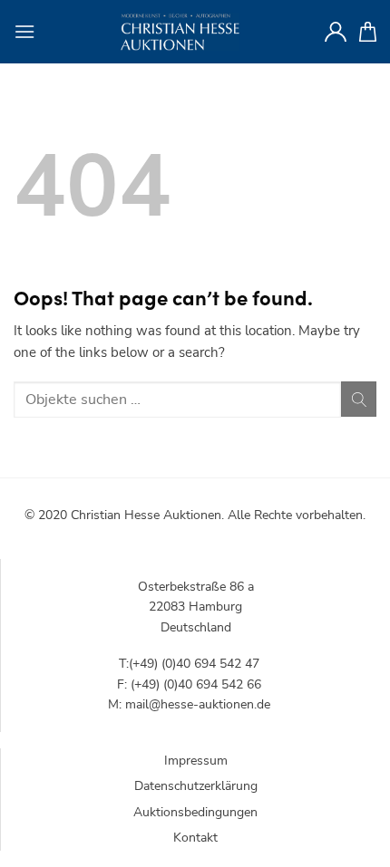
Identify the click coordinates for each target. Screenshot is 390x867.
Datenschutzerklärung (196, 786)
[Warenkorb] (367, 32)
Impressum (196, 760)
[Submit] (358, 399)
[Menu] (24, 31)
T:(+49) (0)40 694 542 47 (189, 663)
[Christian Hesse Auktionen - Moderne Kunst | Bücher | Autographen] (180, 31)
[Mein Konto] (335, 32)
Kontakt (195, 837)
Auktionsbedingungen (195, 812)
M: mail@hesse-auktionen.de (189, 704)
